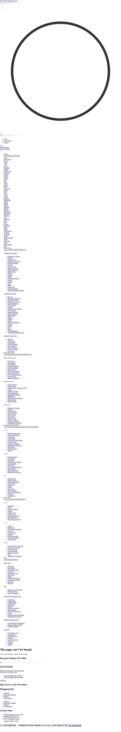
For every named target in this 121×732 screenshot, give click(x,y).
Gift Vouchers (8, 698)
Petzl (5, 221)
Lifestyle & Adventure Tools (12, 596)
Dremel (6, 169)
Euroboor (6, 173)
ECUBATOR (75, 725)
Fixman (6, 178)
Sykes (5, 239)
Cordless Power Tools (10, 253)
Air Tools (6, 630)
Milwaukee (7, 212)
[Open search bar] (1, 133)
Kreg (5, 192)
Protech (6, 224)
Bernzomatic (7, 159)
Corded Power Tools (10, 294)
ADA (5, 158)
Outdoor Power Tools (10, 336)
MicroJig (6, 210)
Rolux (5, 229)
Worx (5, 246)
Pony (5, 222)
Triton (5, 243)
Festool (6, 175)
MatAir (6, 205)
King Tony (7, 188)
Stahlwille (7, 234)
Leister (6, 197)
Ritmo (5, 227)
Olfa (5, 217)
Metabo (6, 209)
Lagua (6, 195)
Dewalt (6, 166)
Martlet (6, 204)
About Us (7, 693)
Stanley (6, 236)
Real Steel (7, 226)
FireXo (6, 176)
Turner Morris (8, 244)
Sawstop (6, 232)
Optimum (6, 219)
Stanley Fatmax (8, 238)
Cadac (6, 163)
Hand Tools (7, 563)
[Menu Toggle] (1, 151)
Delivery (6, 696)
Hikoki (6, 185)
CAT (5, 164)
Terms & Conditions (10, 695)
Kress (5, 193)
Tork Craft (7, 241)
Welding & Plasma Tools (11, 620)
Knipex (6, 190)
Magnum (6, 198)
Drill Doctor (7, 171)
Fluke (5, 181)
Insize (5, 187)
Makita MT (7, 200)
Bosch (6, 161)
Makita (6, 202)
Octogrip (6, 215)
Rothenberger (8, 231)
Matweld (6, 207)
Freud (5, 183)
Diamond (6, 168)
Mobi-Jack (7, 214)
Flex (5, 180)
